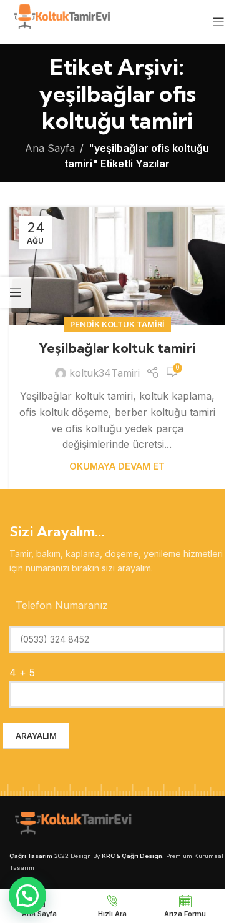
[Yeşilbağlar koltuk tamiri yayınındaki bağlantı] (117, 266)
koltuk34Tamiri (104, 373)
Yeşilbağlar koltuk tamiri (117, 348)
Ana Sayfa (50, 148)
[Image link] (71, 824)
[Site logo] (60, 20)
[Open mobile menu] (218, 21)
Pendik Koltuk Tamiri (117, 324)
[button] (27, 895)
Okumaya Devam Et (117, 466)
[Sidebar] (15, 292)
